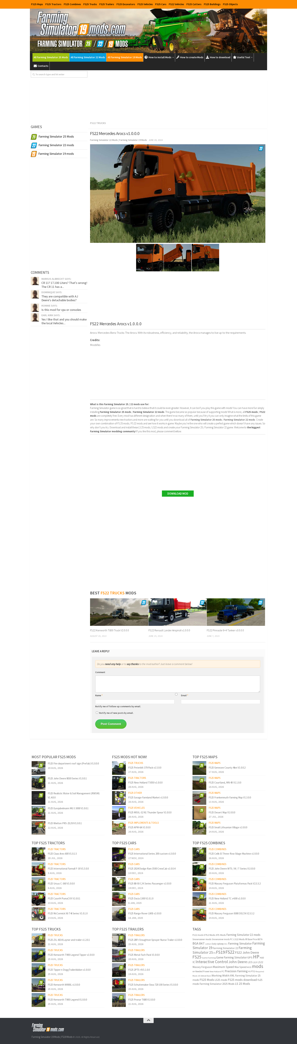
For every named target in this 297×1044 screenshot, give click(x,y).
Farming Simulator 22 (225, 948)
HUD (262, 957)
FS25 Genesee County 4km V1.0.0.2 (227, 767)
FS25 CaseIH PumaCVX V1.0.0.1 (64, 898)
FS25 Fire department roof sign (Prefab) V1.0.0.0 (73, 763)
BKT (202, 943)
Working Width (220, 975)
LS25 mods (221, 979)
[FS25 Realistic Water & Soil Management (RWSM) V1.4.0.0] (38, 798)
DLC (226, 944)
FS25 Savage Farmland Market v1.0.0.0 (148, 797)
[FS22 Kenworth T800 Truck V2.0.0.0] (119, 612)
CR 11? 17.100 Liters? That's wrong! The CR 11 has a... (64, 285)
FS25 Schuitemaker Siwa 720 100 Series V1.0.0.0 (153, 984)
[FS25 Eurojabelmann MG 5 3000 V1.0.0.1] (38, 813)
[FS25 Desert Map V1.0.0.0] (199, 813)
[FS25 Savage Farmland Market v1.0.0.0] (119, 798)
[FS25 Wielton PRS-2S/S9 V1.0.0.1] (38, 828)
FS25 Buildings (212, 4)
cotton (208, 944)
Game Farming (209, 957)
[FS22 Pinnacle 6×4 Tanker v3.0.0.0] (236, 612)
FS (214, 953)
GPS (249, 957)
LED (250, 962)
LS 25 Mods (242, 984)
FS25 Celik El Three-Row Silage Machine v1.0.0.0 (234, 853)
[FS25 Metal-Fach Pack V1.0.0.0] (119, 955)
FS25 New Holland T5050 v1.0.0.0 (145, 782)
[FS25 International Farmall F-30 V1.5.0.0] (38, 869)
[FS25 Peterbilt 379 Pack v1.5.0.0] (119, 768)
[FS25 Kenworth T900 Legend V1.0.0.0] (38, 1000)
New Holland (215, 971)
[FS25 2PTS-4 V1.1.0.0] (119, 970)
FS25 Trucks (90, 4)
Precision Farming (236, 971)
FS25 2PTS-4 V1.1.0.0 (139, 969)
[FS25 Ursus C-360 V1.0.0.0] (38, 884)
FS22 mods (197, 935)
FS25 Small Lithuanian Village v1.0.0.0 (228, 827)
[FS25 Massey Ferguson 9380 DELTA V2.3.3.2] (199, 914)
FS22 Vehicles (176, 4)
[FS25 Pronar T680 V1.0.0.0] (119, 1000)
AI (246, 939)
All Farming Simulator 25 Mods (51, 57)
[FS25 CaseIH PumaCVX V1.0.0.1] (38, 899)
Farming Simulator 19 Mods (46, 1037)
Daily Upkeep (218, 943)
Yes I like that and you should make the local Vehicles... (64, 321)
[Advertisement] (177, 95)
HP (256, 956)
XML (232, 975)
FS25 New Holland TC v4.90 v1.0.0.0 (227, 898)
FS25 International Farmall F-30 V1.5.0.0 (68, 868)
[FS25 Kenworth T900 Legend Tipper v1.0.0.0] (38, 955)
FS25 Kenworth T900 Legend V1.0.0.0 (67, 999)
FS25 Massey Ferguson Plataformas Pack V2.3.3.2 (235, 883)
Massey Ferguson (202, 967)
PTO (253, 971)
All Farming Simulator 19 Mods (125, 57)
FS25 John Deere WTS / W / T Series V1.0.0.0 (232, 868)
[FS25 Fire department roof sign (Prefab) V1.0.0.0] (38, 768)
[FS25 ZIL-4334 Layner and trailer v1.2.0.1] (38, 940)
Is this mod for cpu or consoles (61, 310)
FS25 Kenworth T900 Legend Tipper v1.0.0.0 (71, 954)
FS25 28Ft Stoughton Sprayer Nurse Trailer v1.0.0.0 (155, 939)
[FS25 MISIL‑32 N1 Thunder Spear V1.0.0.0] (119, 813)
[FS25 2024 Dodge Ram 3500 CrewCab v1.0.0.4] (119, 869)
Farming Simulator (240, 943)
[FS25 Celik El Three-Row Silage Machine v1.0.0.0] (199, 854)
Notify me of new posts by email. (116, 713)
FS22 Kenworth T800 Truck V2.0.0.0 (109, 630)
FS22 (230, 952)
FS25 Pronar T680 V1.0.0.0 (141, 999)
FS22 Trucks (98, 123)
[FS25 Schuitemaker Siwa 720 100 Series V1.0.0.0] (119, 985)
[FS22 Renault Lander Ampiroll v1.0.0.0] (177, 612)
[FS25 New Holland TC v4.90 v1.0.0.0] (199, 899)
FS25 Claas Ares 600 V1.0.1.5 (62, 853)
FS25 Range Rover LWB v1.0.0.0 (144, 913)
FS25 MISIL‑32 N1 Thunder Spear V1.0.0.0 (149, 812)
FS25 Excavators (126, 4)
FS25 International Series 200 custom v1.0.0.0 (152, 853)
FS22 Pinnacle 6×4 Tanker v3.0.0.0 (225, 630)
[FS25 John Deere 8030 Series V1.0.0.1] (38, 783)
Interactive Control (212, 961)
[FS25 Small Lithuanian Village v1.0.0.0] (199, 828)
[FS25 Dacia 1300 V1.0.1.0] (119, 899)
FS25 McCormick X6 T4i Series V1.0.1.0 (67, 913)
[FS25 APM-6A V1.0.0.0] (119, 828)
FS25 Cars (160, 4)
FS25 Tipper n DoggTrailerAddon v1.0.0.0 (69, 969)
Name (99, 695)
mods (257, 966)
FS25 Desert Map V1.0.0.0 (222, 812)
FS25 (196, 957)
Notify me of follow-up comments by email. (118, 706)
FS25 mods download (242, 980)
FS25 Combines (72, 4)
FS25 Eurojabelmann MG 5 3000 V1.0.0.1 (68, 808)
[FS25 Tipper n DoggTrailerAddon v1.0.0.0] (38, 970)
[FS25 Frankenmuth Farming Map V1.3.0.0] (199, 798)
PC (223, 971)
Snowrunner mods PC (222, 939)
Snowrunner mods (201, 939)
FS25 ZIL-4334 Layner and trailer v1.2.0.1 (69, 939)
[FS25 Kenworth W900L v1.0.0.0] (38, 985)
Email (184, 695)
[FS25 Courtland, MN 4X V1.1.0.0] (199, 783)
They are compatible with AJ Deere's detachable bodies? (59, 298)
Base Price (252, 939)
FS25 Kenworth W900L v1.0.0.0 (64, 984)
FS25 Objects (230, 4)
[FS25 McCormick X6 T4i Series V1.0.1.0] (38, 914)
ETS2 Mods (209, 934)
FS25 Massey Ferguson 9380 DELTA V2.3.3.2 (231, 913)
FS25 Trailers (106, 4)
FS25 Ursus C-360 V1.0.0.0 (61, 883)
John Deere (237, 961)
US (199, 976)
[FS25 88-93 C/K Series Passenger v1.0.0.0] (119, 884)
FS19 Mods (66, 1037)
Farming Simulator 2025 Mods (217, 983)
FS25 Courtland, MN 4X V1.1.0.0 (225, 782)
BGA (195, 943)
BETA (260, 939)
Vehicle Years (206, 976)
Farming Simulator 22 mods (243, 935)
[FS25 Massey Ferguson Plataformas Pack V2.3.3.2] (199, 884)
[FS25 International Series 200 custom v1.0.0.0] (119, 854)
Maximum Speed (223, 967)
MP (193, 971)
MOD (249, 967)
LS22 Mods (239, 939)
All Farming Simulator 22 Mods (88, 57)
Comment (100, 672)
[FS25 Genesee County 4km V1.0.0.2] (199, 768)
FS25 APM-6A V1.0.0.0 (139, 827)
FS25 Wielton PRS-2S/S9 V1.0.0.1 (65, 823)
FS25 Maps (37, 4)
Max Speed (240, 967)
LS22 (260, 962)
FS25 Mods (207, 980)
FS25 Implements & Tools (143, 822)
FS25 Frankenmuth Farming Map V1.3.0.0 (230, 797)
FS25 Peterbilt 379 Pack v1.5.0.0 (144, 767)
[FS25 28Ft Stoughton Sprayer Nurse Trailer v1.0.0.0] (119, 940)
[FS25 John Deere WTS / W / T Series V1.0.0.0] (199, 869)
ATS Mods (221, 934)
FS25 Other (135, 792)
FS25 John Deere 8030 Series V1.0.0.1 (67, 778)
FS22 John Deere (247, 952)
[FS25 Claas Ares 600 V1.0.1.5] (38, 854)
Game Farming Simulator (231, 957)
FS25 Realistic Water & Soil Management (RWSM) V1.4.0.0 (74, 795)
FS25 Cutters (193, 4)
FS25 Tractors (53, 4)
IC (193, 962)
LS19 (255, 962)
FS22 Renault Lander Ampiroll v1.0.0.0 (169, 630)
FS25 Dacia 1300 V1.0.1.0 (140, 898)
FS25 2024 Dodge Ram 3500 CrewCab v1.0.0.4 (151, 868)
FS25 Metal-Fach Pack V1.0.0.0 (144, 954)
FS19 (220, 952)
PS (249, 971)
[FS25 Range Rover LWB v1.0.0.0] (119, 914)
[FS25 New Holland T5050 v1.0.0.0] (119, 783)
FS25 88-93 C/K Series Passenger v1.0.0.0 (149, 883)
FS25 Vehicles (145, 4)
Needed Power (202, 971)
